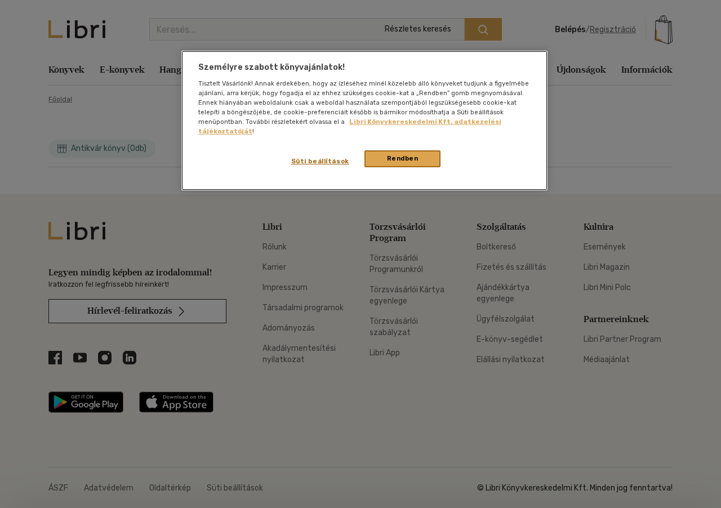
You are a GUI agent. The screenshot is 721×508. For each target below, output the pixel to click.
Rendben (403, 158)
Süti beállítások (320, 161)
